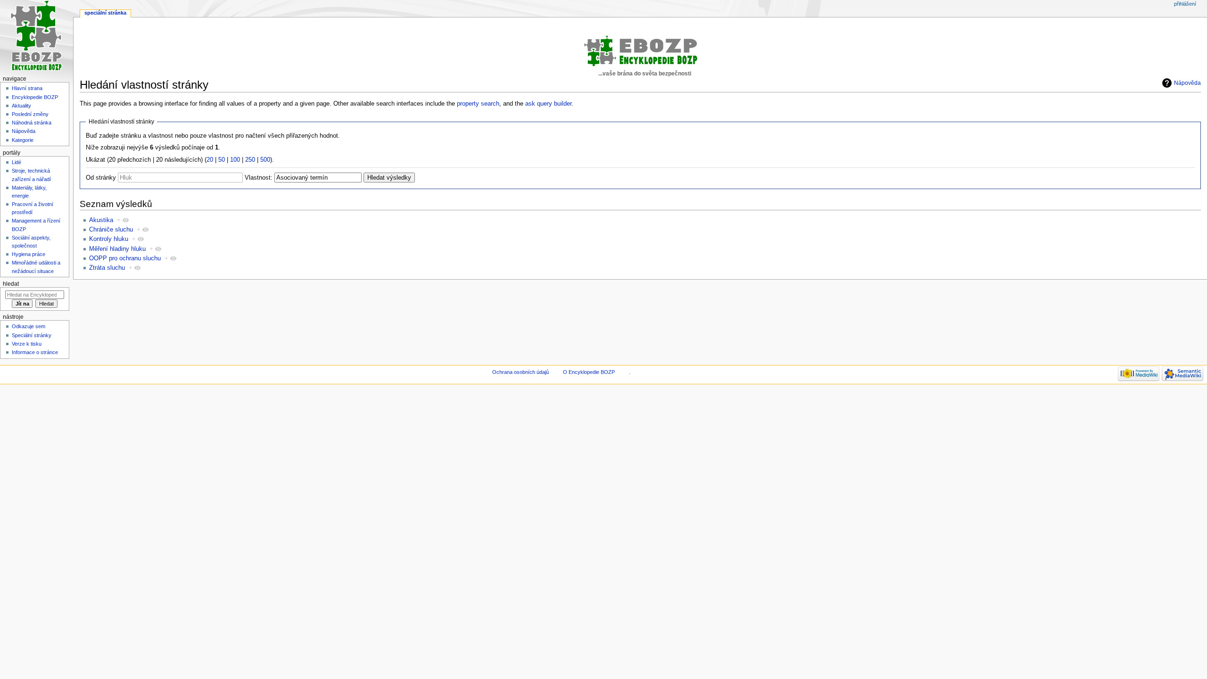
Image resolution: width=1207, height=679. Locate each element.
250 (250, 160)
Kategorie (22, 140)
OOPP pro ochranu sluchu (125, 258)
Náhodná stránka (31, 122)
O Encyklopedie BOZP (589, 372)
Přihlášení (1185, 4)
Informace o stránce (35, 352)
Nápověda (1187, 83)
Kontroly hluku (108, 239)
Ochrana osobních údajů (520, 372)
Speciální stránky (31, 335)
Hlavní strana (27, 88)
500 (265, 160)
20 (210, 160)
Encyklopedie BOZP (35, 97)
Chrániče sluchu (111, 229)
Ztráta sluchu (107, 268)
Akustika (101, 220)
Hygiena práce (28, 254)
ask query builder (548, 103)
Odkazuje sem (28, 326)
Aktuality (21, 105)
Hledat (11, 284)
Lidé (16, 162)
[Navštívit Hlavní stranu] (36, 36)
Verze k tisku (26, 344)
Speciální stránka (105, 13)
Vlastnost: (259, 177)
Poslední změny (30, 114)
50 (221, 160)
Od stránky (101, 177)
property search (478, 103)
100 (235, 160)
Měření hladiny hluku (117, 249)
